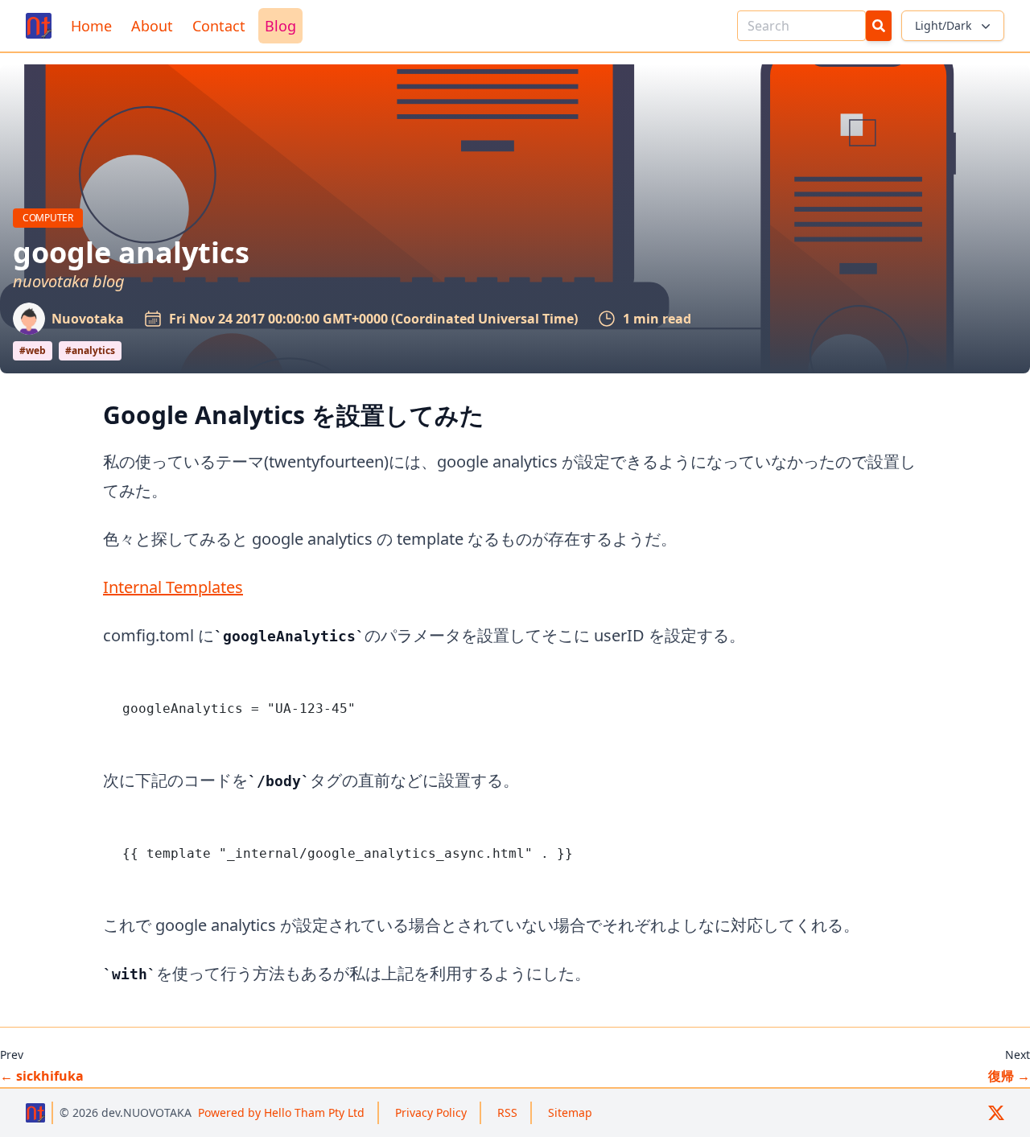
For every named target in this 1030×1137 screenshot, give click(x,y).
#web (32, 350)
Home (91, 25)
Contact (218, 25)
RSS (507, 1112)
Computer (53, 217)
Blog (280, 25)
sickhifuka (42, 1076)
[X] (996, 1113)
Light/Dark (943, 25)
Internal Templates (173, 587)
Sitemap (570, 1112)
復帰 (1009, 1076)
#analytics (90, 350)
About (152, 25)
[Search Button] (879, 25)
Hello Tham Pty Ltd (281, 1112)
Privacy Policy (431, 1112)
